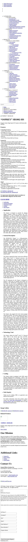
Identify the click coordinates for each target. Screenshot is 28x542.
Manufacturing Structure (14, 79)
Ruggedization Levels (14, 20)
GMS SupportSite (7, 5)
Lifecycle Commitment (14, 76)
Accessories (12, 56)
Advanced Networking (14, 69)
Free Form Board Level (14, 55)
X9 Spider (11, 43)
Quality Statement (13, 74)
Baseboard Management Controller (17, 26)
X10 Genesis (12, 42)
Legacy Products (13, 61)
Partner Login (12, 99)
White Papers (12, 87)
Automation (12, 34)
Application (6, 202)
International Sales (13, 94)
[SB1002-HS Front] (17, 410)
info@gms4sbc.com (13, 475)
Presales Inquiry (12, 95)
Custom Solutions (13, 38)
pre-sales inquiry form (8, 401)
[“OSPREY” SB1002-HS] (7, 191)
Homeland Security (13, 37)
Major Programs (13, 77)
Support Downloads (13, 98)
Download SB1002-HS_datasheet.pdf (9, 192)
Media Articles (12, 83)
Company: (3, 515)
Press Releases (12, 86)
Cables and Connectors (14, 60)
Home (4, 107)
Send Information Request (7, 539)
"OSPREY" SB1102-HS (6, 422)
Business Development (14, 78)
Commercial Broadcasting (15, 35)
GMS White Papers (7, 3)
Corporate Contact (13, 91)
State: (2, 521)
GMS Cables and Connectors (15, 27)
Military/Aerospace (13, 30)
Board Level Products (14, 65)
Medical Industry (13, 31)
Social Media (6, 460)
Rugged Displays (13, 50)
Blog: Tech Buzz (13, 85)
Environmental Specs (14, 22)
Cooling (5, 206)
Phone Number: (4, 527)
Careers (5, 458)
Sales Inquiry (6, 207)
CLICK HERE (5, 199)
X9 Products (12, 64)
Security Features (13, 24)
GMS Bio (11, 73)
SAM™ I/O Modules (14, 57)
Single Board (12, 51)
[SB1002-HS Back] (6, 410)
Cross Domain (15, 44)
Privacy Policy (12, 100)
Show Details (4, 429)
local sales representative (15, 400)
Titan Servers (12, 47)
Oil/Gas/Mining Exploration (15, 33)
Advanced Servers (13, 48)
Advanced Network (13, 53)
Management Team (13, 81)
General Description (8, 203)
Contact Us (6, 456)
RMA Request (12, 102)
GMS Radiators (12, 25)
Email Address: (4, 524)
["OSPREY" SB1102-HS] (4, 420)
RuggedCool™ (12, 18)
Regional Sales (12, 92)
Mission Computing (13, 46)
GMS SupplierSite (7, 6)
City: (2, 518)
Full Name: (3, 512)
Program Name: (4, 530)
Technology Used (7, 204)
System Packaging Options (15, 21)
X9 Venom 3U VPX (16, 52)
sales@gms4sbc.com (12, 476)
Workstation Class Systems (9, 112)
